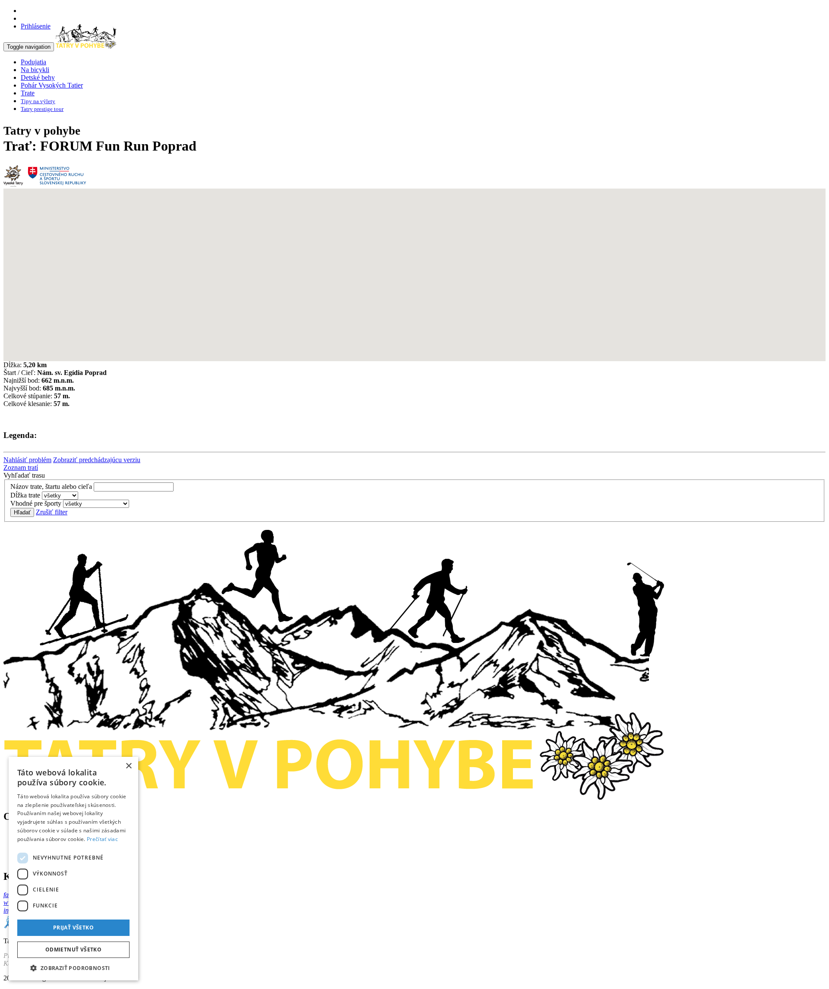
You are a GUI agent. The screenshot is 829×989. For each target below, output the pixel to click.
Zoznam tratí (20, 467)
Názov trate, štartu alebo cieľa (51, 486)
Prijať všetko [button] (73, 927)
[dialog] (73, 868)
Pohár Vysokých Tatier (52, 85)
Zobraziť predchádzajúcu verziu (96, 459)
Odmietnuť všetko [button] (73, 949)
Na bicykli (35, 69)
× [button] (128, 766)
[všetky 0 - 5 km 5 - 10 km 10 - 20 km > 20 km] (60, 495)
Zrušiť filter (51, 512)
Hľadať (22, 512)
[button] (73, 968)
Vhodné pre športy (35, 503)
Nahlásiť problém (27, 459)
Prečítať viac (102, 839)
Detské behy (38, 77)
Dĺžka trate (25, 495)
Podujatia (33, 62)
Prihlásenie (36, 26)
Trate (28, 93)
